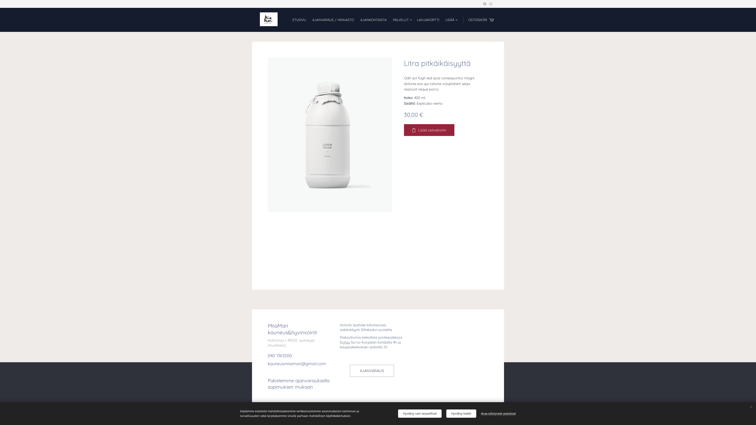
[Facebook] (484, 4)
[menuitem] (300, 20)
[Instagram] (490, 4)
